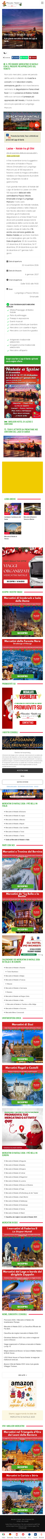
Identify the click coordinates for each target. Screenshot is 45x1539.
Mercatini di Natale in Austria (15, 968)
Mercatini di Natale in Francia (15, 980)
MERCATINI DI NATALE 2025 (22, 1417)
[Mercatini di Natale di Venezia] (32, 509)
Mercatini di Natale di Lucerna (16, 1181)
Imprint (36, 786)
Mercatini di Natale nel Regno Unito (17, 996)
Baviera (9, 992)
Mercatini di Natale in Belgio (15, 976)
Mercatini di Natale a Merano (15, 820)
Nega (22, 776)
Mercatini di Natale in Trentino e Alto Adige (21, 1004)
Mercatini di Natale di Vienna (15, 1209)
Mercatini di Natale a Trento (15, 836)
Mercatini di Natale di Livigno (15, 816)
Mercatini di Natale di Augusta (16, 1161)
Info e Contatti (24, 1521)
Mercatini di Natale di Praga (15, 1189)
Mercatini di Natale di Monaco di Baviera (19, 1185)
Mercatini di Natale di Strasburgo (17, 1205)
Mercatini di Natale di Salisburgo (16, 1201)
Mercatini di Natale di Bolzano (16, 812)
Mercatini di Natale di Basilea (15, 1165)
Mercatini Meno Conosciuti (15, 1012)
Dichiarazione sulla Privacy (25, 786)
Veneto (7, 513)
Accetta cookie (22, 770)
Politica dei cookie (12, 786)
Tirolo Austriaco (12, 972)
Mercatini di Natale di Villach (15, 1213)
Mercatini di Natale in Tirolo (15, 832)
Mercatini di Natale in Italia (14, 1000)
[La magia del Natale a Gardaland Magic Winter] (12, 509)
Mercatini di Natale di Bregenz (16, 1169)
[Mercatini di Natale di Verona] (12, 528)
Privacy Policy (16, 1524)
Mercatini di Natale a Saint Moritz (17, 1197)
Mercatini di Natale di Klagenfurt (16, 1177)
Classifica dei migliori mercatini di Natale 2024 (21, 1333)
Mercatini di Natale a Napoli (15, 824)
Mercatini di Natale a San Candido (17, 828)
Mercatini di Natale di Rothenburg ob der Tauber (22, 1193)
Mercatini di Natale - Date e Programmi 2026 (22, 1519)
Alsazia (9, 984)
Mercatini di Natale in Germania (16, 988)
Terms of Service (28, 1526)
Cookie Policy (8, 1524)
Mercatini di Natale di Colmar (15, 1173)
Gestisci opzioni (22, 782)
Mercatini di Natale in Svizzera (16, 1008)
